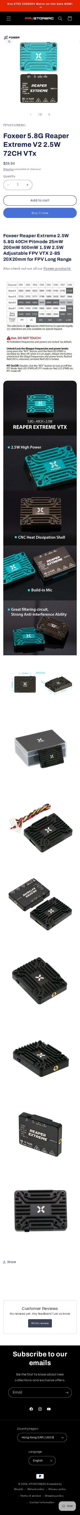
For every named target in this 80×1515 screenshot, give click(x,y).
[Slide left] (30, 114)
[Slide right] (49, 114)
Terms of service (30, 1496)
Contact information (42, 1502)
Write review (40, 1323)
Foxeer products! (57, 268)
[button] (8, 18)
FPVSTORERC (37, 1484)
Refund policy (36, 1489)
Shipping (8, 169)
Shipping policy (54, 1496)
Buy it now (40, 213)
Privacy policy (57, 1489)
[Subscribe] (67, 1392)
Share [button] (11, 1262)
